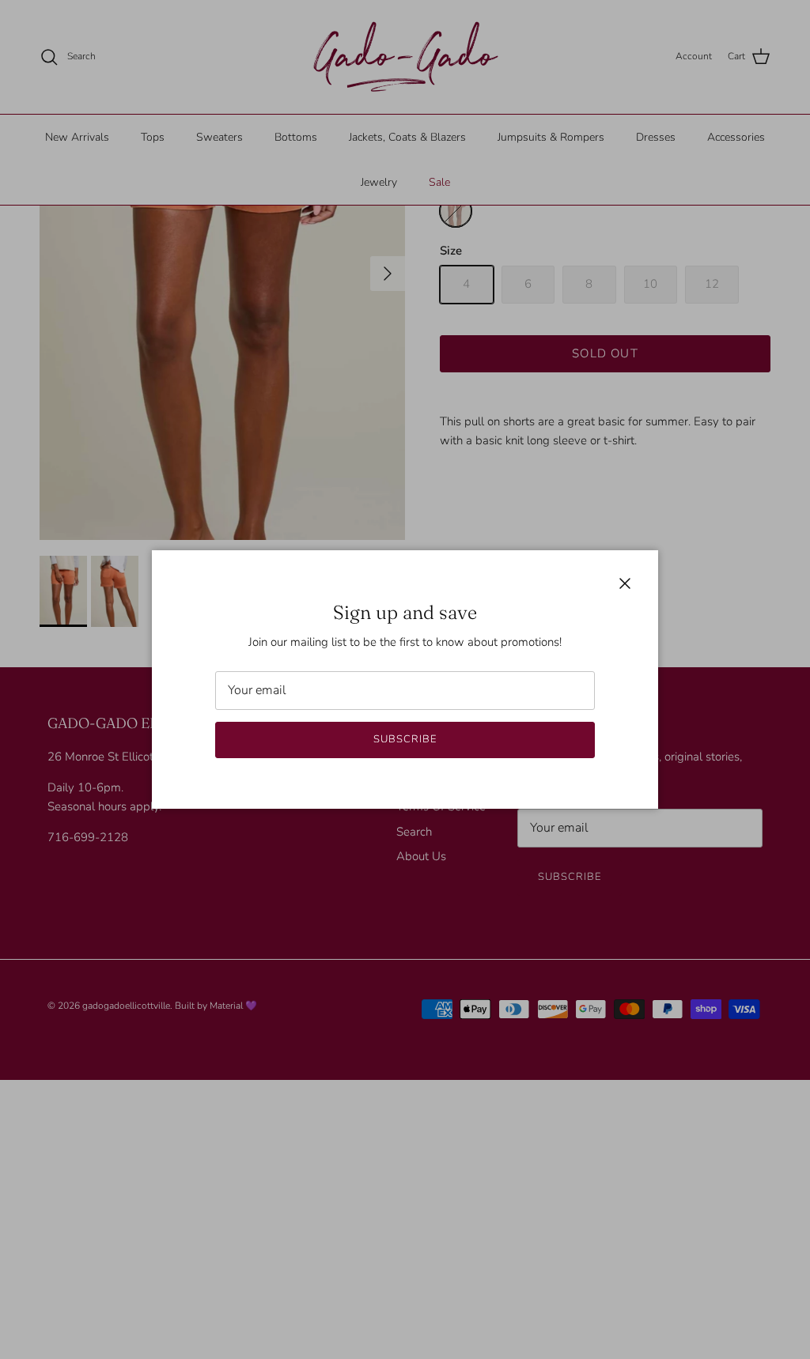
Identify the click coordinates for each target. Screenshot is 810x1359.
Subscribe (405, 739)
